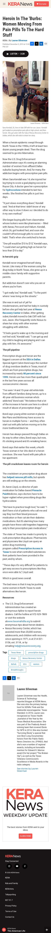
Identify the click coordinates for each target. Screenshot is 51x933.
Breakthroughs (17, 670)
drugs (13, 658)
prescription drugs (36, 652)
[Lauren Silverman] (8, 693)
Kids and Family (11, 883)
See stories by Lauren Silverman (27, 769)
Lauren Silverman (19, 40)
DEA (25, 664)
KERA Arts (9, 889)
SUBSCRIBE (25, 836)
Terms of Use (10, 911)
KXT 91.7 (9, 900)
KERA (7, 878)
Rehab (13, 664)
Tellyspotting (10, 895)
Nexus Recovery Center (32, 658)
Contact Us (9, 917)
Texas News (16, 652)
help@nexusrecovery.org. (28, 646)
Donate (42, 4)
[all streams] (47, 929)
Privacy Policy (10, 906)
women (36, 664)
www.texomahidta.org (18, 621)
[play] (4, 929)
